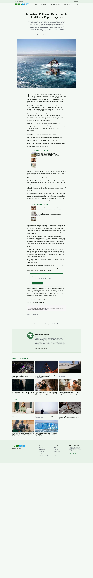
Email (37, 314)
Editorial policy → (46, 309)
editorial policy (40, 346)
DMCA (80, 460)
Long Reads (59, 4)
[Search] (77, 4)
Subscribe (76, 1)
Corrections (56, 453)
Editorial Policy (57, 451)
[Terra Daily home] (22, 4)
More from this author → (41, 348)
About (68, 4)
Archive (64, 4)
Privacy (72, 460)
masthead (47, 324)
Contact (55, 455)
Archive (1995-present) (43, 455)
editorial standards (40, 324)
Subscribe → (74, 453)
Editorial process (53, 34)
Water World (52, 4)
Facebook (34, 314)
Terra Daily (37, 4)
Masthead (56, 449)
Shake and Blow (44, 4)
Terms (76, 460)
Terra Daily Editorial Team (44, 34)
